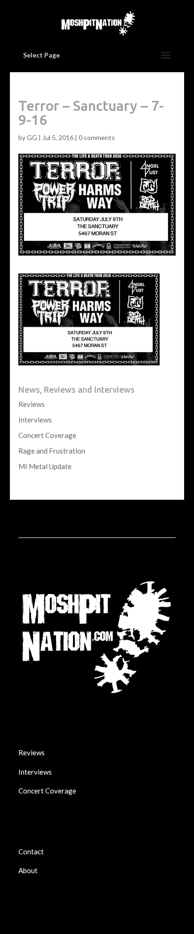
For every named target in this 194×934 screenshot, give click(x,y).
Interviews (35, 419)
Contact (31, 851)
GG (32, 137)
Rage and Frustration (51, 450)
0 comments (97, 137)
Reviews (31, 404)
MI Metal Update (45, 466)
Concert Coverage (47, 435)
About (28, 870)
